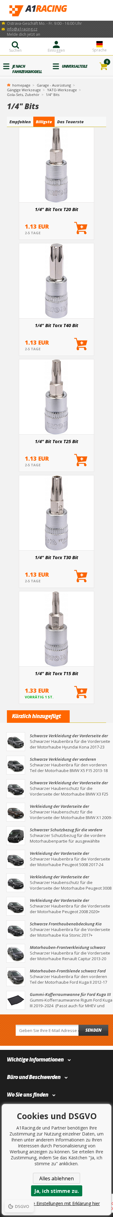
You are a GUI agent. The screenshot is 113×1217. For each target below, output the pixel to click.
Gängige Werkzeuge (24, 89)
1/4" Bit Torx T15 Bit (56, 673)
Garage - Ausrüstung (54, 85)
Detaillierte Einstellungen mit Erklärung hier (56, 1203)
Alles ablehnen (56, 1178)
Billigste (44, 121)
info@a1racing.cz (22, 29)
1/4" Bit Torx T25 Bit (56, 441)
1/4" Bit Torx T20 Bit (56, 209)
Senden (93, 1030)
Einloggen (56, 50)
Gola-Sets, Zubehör (23, 94)
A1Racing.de (56, 10)
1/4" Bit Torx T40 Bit (56, 325)
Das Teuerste (70, 121)
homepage (21, 85)
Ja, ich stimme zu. (57, 1191)
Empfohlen (20, 121)
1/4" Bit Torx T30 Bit (56, 557)
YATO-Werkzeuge (62, 89)
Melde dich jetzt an (23, 34)
